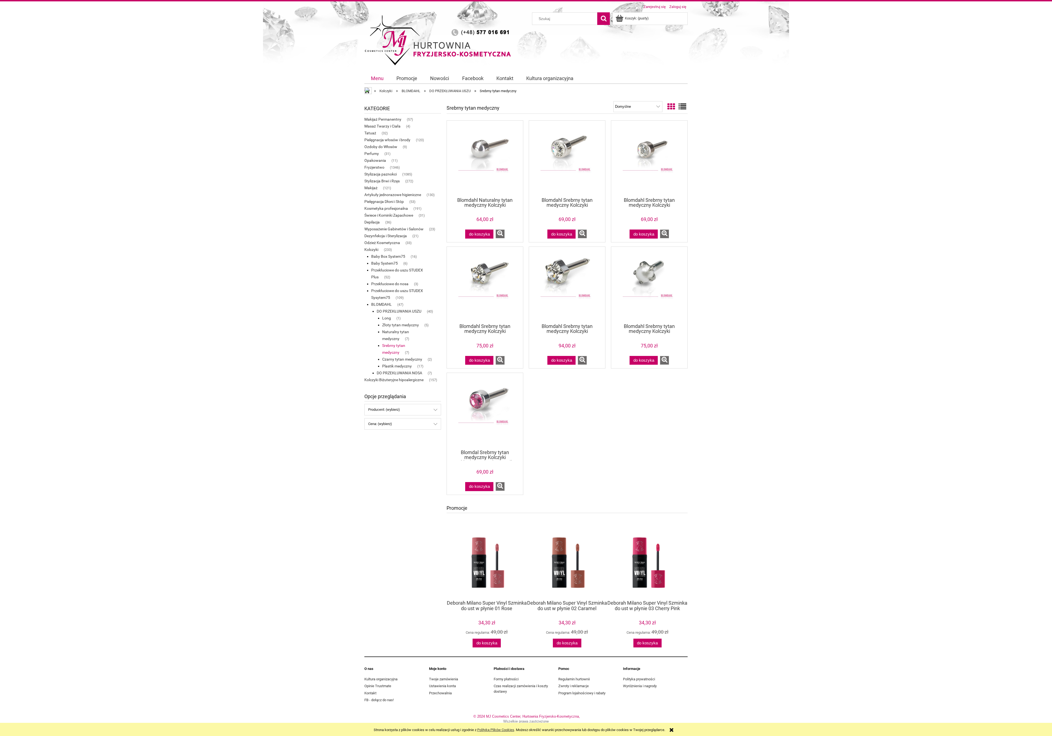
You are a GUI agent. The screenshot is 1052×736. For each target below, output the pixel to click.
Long (386, 318)
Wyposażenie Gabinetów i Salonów (394, 229)
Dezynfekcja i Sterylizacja (385, 236)
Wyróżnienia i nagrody (640, 686)
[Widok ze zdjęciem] (671, 106)
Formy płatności (506, 679)
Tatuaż (370, 133)
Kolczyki (371, 249)
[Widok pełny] (682, 106)
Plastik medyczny (397, 366)
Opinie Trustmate (377, 686)
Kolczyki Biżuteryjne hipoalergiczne (394, 380)
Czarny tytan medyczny (402, 359)
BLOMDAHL (381, 304)
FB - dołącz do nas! (379, 700)
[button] (500, 234)
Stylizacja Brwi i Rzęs (382, 181)
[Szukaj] (603, 18)
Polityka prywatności (639, 679)
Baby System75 (384, 263)
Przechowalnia (440, 693)
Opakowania (375, 160)
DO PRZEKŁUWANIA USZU (399, 311)
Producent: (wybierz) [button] (384, 409)
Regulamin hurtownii (574, 679)
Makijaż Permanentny (382, 119)
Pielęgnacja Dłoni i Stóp (384, 201)
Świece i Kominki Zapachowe (388, 215)
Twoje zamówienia (443, 679)
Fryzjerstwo (374, 167)
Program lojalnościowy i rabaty (581, 693)
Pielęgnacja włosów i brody (387, 140)
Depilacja (372, 222)
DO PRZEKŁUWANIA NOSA (399, 373)
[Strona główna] (439, 39)
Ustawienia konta (442, 686)
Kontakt (370, 693)
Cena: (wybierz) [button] (380, 424)
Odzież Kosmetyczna (382, 242)
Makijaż (371, 188)
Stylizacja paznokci (380, 174)
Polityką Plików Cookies (495, 730)
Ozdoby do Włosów (380, 147)
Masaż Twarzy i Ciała (382, 126)
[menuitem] (377, 78)
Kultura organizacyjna (381, 679)
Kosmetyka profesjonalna (386, 208)
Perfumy (371, 153)
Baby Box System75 (388, 256)
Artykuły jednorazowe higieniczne (392, 195)
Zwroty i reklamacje (573, 686)
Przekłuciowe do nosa (389, 284)
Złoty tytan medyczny (400, 325)
